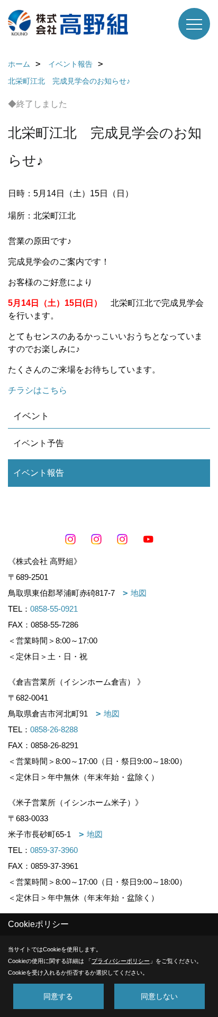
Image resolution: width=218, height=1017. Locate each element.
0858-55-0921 (54, 608)
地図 (139, 592)
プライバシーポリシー (121, 961)
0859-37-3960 (54, 850)
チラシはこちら (37, 390)
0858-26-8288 (54, 729)
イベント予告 (38, 443)
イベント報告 (38, 472)
